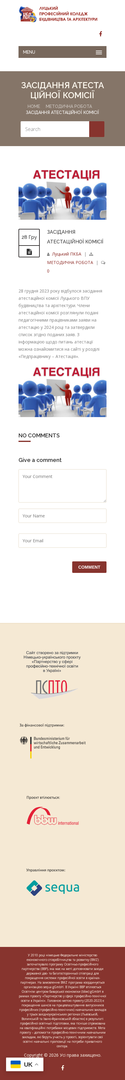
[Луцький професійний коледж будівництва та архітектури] (62, 14)
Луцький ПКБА (66, 254)
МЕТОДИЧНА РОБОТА (69, 106)
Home (34, 106)
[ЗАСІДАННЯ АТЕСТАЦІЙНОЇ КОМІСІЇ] (62, 218)
